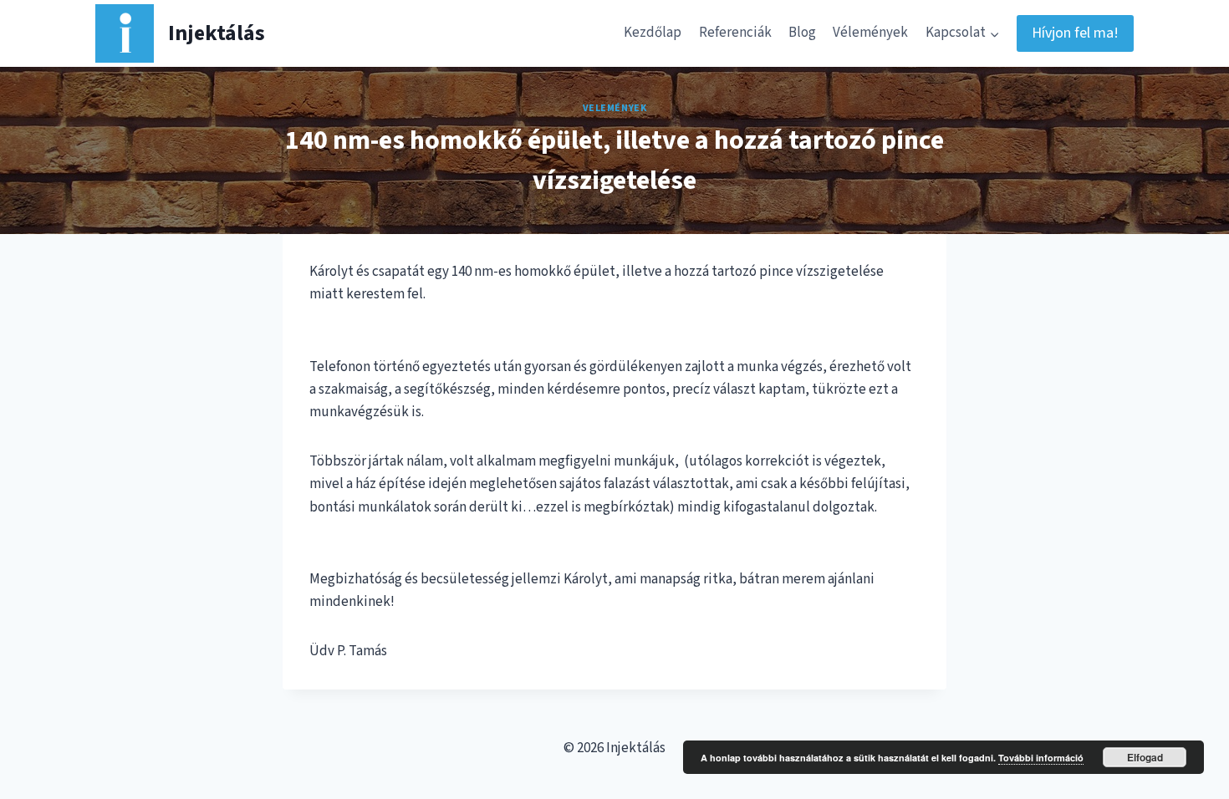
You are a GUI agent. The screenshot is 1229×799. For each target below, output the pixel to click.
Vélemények (870, 33)
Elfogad (1145, 757)
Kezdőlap (652, 33)
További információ (1041, 757)
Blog (802, 33)
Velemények (615, 108)
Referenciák (735, 33)
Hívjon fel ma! (1075, 33)
